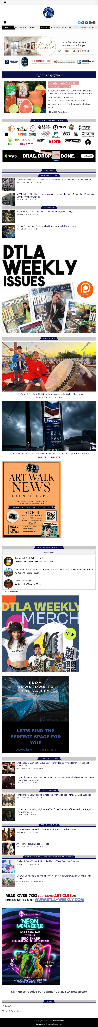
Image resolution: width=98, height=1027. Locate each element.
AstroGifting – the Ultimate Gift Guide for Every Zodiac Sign (44, 211)
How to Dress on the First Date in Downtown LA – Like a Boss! (46, 829)
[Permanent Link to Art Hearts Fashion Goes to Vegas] (8, 849)
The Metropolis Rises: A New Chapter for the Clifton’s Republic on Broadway (53, 179)
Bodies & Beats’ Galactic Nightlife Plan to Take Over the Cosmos (47, 861)
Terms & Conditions (11, 1011)
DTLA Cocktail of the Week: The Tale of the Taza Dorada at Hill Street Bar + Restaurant (70, 92)
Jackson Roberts (24, 182)
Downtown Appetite (63, 83)
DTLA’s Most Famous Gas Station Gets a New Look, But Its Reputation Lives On (49, 453)
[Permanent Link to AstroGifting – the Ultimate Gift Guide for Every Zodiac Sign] (8, 216)
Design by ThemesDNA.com (49, 1024)
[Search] (93, 22)
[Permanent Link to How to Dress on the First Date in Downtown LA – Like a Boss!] (8, 834)
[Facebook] (82, 22)
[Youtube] (90, 22)
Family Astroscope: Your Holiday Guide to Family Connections (46, 226)
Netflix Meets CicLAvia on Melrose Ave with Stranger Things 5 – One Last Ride (53, 795)
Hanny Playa (21, 199)
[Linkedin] (86, 22)
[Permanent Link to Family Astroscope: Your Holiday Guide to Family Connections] (8, 231)
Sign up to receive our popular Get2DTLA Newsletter (49, 991)
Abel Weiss (21, 783)
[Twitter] (79, 22)
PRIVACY (6, 1006)
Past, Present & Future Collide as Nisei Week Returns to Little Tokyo (49, 394)
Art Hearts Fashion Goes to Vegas (32, 844)
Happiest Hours (60, 86)
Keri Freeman (54, 97)
